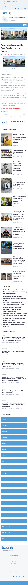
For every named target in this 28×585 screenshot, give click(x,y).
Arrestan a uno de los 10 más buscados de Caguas (19, 152)
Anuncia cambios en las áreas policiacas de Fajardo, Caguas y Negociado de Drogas (12, 309)
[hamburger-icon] (25, 25)
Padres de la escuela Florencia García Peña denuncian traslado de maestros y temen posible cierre (15, 291)
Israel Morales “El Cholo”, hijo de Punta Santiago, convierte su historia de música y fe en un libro (19, 231)
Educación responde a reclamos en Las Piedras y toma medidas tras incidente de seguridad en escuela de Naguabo (13, 339)
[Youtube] (25, 8)
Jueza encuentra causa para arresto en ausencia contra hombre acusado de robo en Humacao (19, 275)
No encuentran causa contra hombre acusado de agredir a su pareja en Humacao (14, 324)
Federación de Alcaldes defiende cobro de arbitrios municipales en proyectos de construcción (19, 200)
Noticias (4, 335)
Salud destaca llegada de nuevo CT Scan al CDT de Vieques (19, 184)
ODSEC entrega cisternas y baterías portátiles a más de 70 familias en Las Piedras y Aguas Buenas (19, 260)
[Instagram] (18, 8)
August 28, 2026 (18, 145)
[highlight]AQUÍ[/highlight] (13, 108)
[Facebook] (15, 8)
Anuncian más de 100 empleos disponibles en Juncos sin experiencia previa (14, 298)
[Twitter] (22, 8)
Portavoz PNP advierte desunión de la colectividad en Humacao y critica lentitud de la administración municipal (19, 167)
